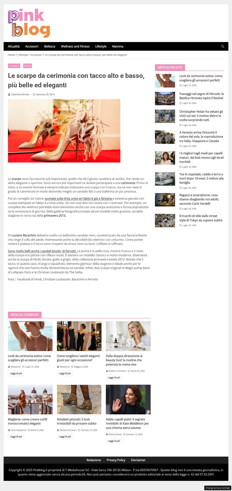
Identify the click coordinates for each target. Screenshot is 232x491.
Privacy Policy (116, 460)
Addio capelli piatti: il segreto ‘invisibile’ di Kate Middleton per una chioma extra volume (127, 423)
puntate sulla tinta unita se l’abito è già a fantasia (79, 198)
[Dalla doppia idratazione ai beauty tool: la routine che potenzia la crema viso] (128, 336)
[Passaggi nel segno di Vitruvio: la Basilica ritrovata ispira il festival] (165, 98)
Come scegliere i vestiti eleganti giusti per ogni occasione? (78, 358)
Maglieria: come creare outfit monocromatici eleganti (27, 421)
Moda (27, 65)
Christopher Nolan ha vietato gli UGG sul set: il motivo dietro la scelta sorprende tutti (201, 115)
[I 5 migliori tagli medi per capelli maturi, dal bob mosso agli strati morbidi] (165, 158)
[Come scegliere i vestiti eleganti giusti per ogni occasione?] (79, 336)
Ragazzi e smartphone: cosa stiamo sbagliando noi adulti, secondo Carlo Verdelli (199, 199)
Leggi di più (16, 373)
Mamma (117, 46)
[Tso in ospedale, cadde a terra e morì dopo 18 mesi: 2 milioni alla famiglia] (165, 178)
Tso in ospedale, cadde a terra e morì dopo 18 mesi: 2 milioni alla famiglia (201, 178)
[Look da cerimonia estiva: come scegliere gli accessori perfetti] (30, 336)
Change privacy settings (218, 487)
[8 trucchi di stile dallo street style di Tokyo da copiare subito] (165, 220)
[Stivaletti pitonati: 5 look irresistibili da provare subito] (79, 399)
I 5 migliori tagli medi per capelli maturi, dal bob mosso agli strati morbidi (201, 157)
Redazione (94, 460)
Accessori (31, 46)
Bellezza (49, 46)
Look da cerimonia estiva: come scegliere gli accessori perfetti (29, 358)
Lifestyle (100, 46)
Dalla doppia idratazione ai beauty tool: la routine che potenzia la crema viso (124, 360)
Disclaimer (138, 460)
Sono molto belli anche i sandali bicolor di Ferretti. (42, 251)
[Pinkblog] (29, 23)
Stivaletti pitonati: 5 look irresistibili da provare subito (76, 421)
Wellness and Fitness (75, 46)
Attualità (14, 46)
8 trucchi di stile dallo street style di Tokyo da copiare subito (201, 218)
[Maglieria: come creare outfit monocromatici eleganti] (30, 399)
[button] (222, 46)
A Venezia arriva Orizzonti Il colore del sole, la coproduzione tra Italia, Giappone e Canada (201, 136)
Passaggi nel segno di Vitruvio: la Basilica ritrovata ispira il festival (201, 96)
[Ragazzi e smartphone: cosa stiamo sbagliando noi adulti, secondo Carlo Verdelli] (165, 199)
